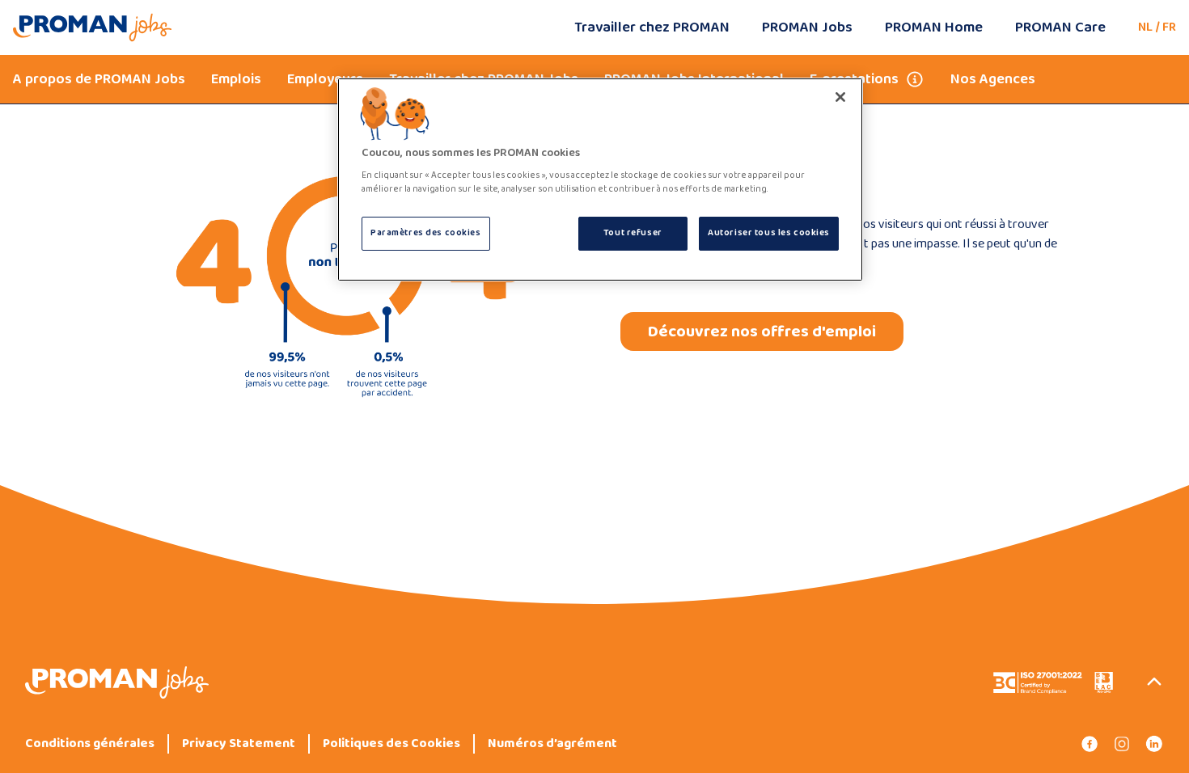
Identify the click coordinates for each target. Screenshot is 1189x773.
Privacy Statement (238, 744)
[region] (600, 180)
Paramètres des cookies (425, 233)
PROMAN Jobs (807, 27)
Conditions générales (89, 744)
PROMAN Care (1060, 27)
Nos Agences (992, 79)
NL (1145, 27)
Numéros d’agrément (552, 744)
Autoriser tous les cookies (769, 233)
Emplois (236, 79)
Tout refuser (632, 233)
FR (1169, 27)
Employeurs (325, 79)
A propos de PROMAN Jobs (99, 79)
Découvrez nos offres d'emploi (762, 331)
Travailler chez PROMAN (652, 27)
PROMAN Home (934, 27)
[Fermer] (840, 97)
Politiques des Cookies (391, 744)
